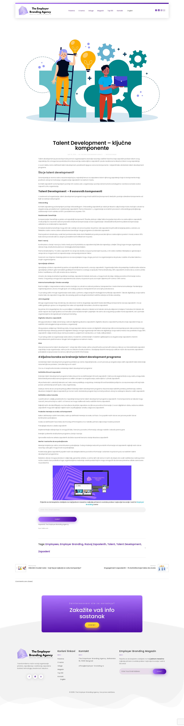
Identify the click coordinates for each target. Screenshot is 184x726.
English (130, 11)
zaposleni (44, 551)
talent (111, 544)
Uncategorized (111, 154)
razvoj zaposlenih (95, 544)
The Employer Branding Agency (92, 154)
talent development (128, 544)
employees (52, 544)
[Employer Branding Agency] (35, 10)
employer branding (71, 544)
